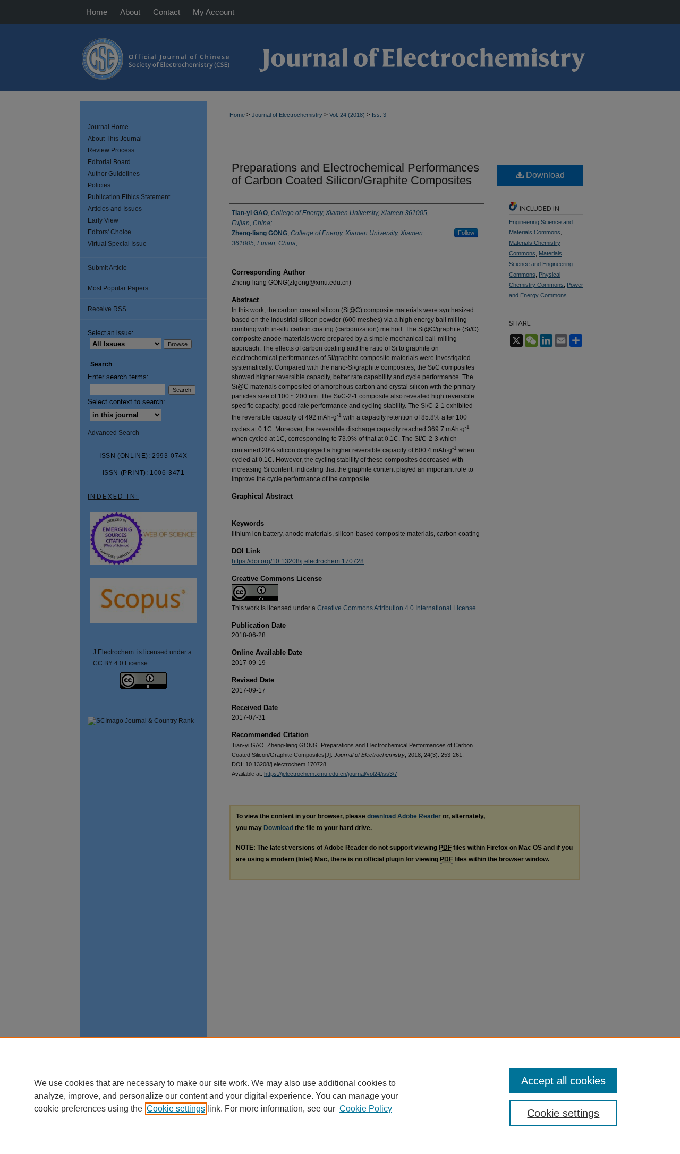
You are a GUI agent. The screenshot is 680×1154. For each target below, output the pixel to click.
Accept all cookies (563, 1081)
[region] (340, 1095)
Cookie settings (176, 1108)
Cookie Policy (365, 1108)
